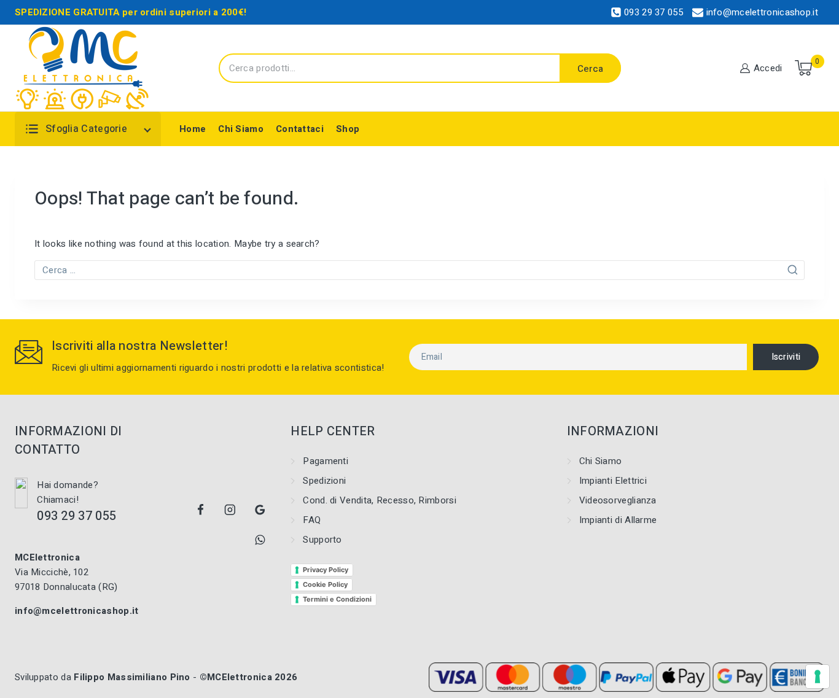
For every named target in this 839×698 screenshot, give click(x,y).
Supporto (322, 539)
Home (192, 129)
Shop (347, 129)
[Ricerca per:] (419, 270)
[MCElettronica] (82, 68)
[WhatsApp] (260, 540)
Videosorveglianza (618, 500)
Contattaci (300, 129)
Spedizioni (324, 480)
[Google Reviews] (260, 510)
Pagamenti (325, 461)
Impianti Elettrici (613, 480)
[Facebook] (200, 510)
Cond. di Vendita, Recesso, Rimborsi (379, 500)
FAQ (312, 520)
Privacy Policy (325, 569)
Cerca (590, 69)
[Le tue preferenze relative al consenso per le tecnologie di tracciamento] (817, 676)
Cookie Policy (325, 584)
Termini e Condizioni (337, 599)
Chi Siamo (240, 129)
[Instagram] (230, 510)
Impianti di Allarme (618, 520)
